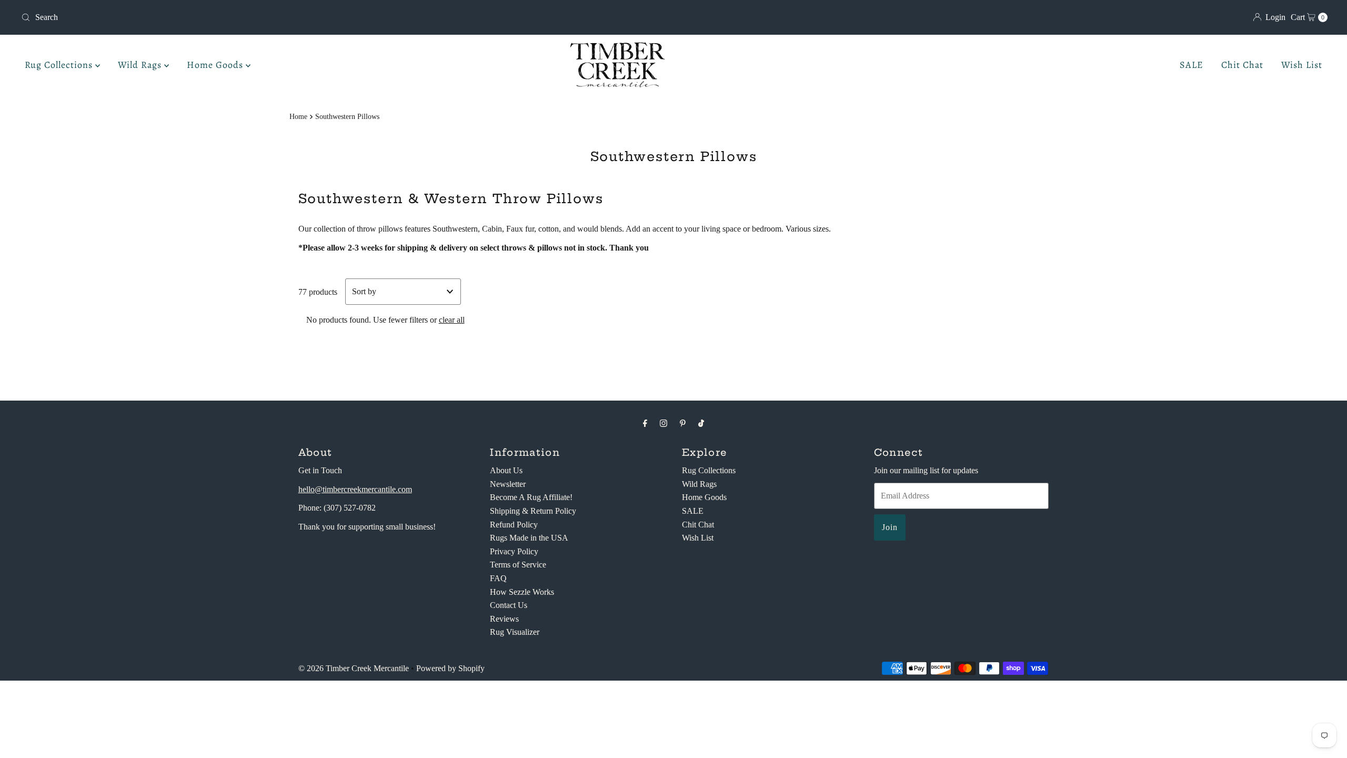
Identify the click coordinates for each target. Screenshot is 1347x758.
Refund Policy (514, 524)
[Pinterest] (683, 423)
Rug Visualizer (514, 631)
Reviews (504, 618)
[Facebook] (645, 423)
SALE (1191, 64)
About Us (506, 470)
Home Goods (216, 64)
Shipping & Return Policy (533, 510)
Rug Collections (60, 64)
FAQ (498, 578)
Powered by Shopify (450, 668)
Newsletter (508, 484)
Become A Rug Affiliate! (531, 497)
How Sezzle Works (522, 591)
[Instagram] (663, 423)
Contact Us (508, 605)
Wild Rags (141, 64)
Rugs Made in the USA (529, 537)
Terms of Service (518, 564)
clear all (452, 319)
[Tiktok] (701, 423)
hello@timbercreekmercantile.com (355, 489)
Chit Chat (1242, 64)
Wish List (1301, 64)
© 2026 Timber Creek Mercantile (353, 668)
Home (298, 116)
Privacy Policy (514, 551)
